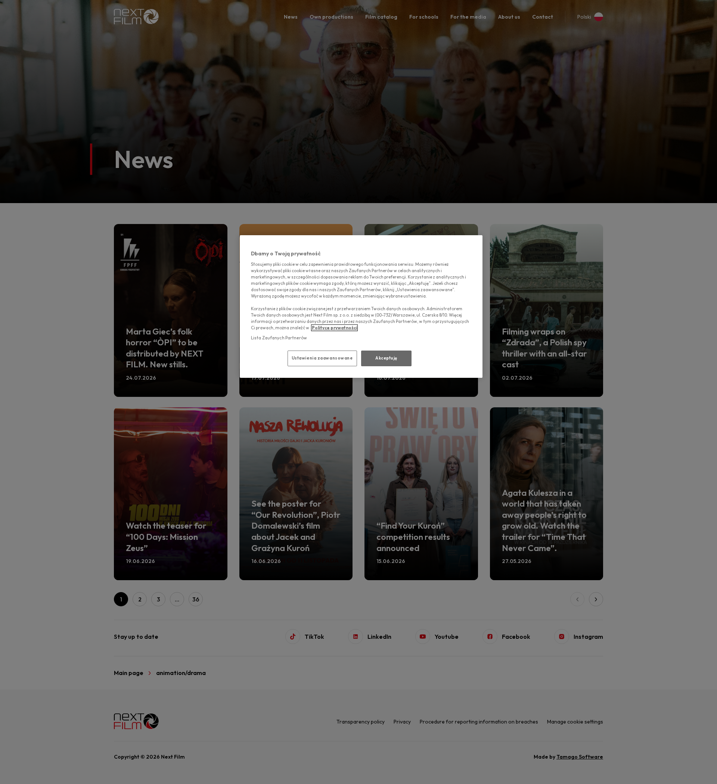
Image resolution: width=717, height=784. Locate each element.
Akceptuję (386, 358)
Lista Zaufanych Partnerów (279, 337)
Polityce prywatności (334, 327)
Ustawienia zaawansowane (322, 358)
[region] (361, 306)
